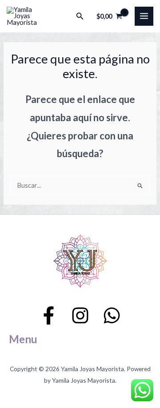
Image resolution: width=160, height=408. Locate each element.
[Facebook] (49, 315)
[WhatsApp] (112, 315)
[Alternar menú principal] (144, 16)
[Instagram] (80, 315)
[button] (80, 16)
